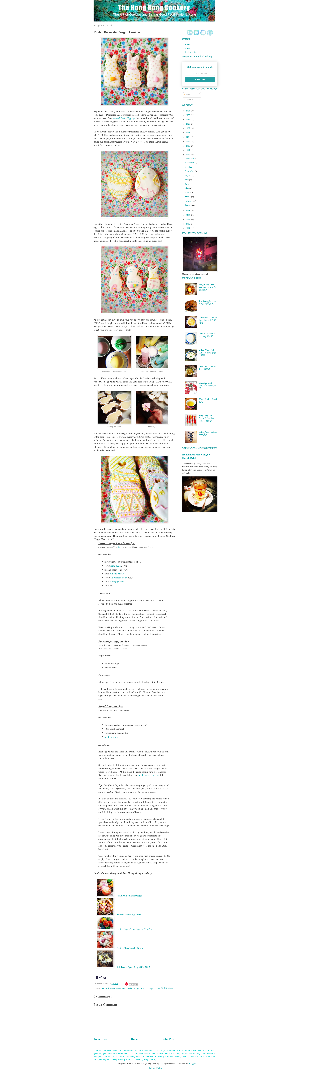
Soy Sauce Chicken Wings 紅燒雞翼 (207, 302)
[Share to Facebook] (137, 984)
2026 (188, 110)
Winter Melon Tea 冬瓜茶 (208, 400)
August (188, 175)
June (187, 183)
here (120, 547)
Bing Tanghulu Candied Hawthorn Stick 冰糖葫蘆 (207, 418)
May (187, 188)
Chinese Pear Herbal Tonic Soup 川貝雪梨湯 (208, 320)
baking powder (117, 581)
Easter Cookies (127, 988)
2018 (188, 145)
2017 (188, 150)
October (189, 166)
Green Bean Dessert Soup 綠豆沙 (207, 367)
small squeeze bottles (148, 775)
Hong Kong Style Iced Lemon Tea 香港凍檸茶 (207, 287)
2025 (188, 115)
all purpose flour (118, 577)
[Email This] (130, 984)
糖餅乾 (171, 988)
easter (118, 988)
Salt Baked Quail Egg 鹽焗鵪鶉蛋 (134, 967)
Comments (190, 99)
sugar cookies (154, 988)
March (188, 196)
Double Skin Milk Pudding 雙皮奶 (207, 335)
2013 (188, 219)
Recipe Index (191, 51)
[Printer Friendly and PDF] (101, 979)
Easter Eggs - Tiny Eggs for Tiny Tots (135, 929)
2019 (188, 141)
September (190, 171)
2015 (188, 210)
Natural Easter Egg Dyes (129, 914)
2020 (188, 136)
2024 (188, 119)
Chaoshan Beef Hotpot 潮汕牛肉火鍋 (207, 385)
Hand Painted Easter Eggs (130, 895)
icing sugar (115, 565)
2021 (188, 132)
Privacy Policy (155, 1067)
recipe (136, 988)
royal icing (144, 988)
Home (134, 1039)
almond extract (117, 573)
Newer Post (101, 1039)
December (189, 158)
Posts (188, 94)
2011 (188, 228)
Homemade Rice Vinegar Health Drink (196, 456)
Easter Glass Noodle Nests (130, 948)
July (187, 179)
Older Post (167, 1039)
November (189, 162)
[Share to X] (134, 984)
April (187, 192)
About (187, 48)
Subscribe (200, 79)
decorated (111, 988)
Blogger (191, 1063)
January (188, 205)
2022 (188, 128)
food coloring (111, 736)
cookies (104, 988)
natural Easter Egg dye (124, 118)
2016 (188, 154)
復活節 (164, 988)
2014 (188, 214)
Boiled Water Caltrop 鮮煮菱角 (208, 433)
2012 (188, 223)
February (189, 200)
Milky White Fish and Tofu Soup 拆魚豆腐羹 (207, 352)
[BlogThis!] (132, 984)
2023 (188, 123)
